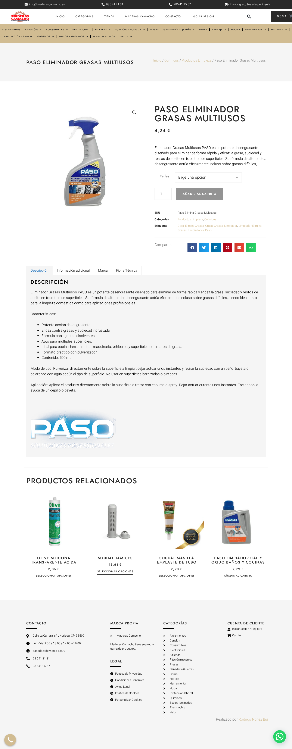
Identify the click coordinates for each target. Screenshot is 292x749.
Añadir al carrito (199, 194)
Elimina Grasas (194, 226)
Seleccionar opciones (54, 576)
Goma (203, 29)
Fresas (154, 29)
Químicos (43, 36)
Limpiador (230, 226)
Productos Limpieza (196, 60)
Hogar (235, 29)
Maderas (277, 29)
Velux (124, 36)
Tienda (109, 16)
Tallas (164, 176)
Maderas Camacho (140, 16)
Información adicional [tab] (73, 270)
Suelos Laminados (71, 36)
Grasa (209, 226)
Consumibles (55, 29)
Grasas (218, 226)
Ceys (181, 226)
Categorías (84, 16)
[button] (248, 16)
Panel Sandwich (104, 36)
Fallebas (101, 29)
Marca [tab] (103, 270)
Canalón (31, 29)
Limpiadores (196, 230)
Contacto (173, 16)
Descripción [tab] (39, 270)
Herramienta (254, 29)
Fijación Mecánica (128, 29)
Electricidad (81, 29)
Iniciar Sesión (203, 16)
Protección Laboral (18, 36)
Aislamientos (11, 29)
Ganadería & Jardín (177, 29)
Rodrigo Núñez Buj (253, 719)
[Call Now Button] (10, 740)
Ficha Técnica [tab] (126, 270)
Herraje (217, 29)
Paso (208, 230)
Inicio (60, 16)
